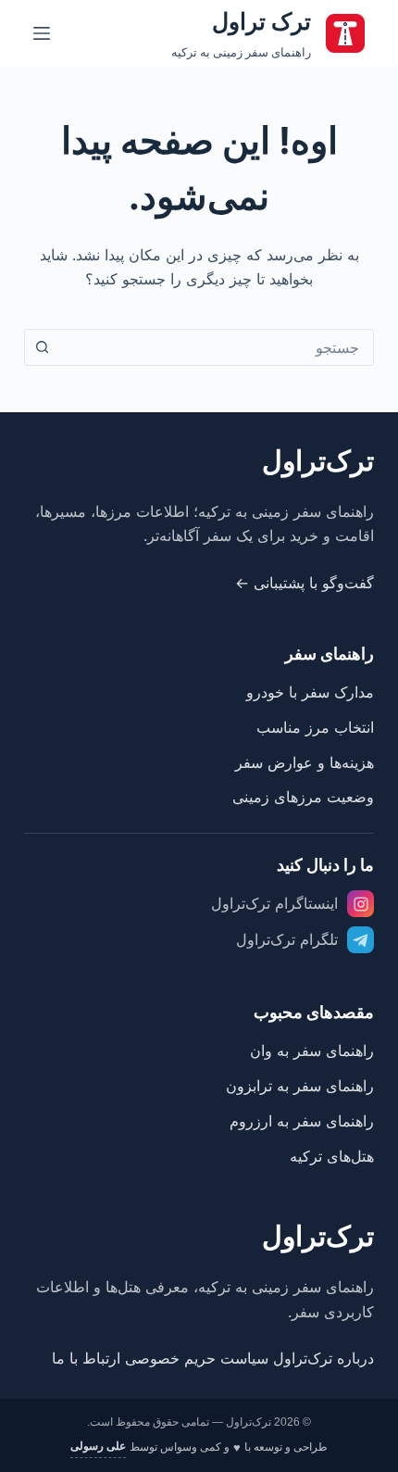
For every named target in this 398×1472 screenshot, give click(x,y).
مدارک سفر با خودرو (310, 692)
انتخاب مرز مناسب (315, 727)
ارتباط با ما (86, 1358)
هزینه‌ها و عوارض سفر (304, 762)
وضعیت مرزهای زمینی (303, 796)
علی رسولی (98, 1446)
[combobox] (216, 347)
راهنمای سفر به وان (312, 1050)
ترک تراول (261, 21)
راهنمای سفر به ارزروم (302, 1121)
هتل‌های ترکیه (332, 1156)
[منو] (41, 33)
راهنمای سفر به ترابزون (300, 1085)
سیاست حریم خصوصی (196, 1358)
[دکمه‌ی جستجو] (42, 347)
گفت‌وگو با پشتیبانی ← (304, 582)
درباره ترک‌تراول (323, 1358)
